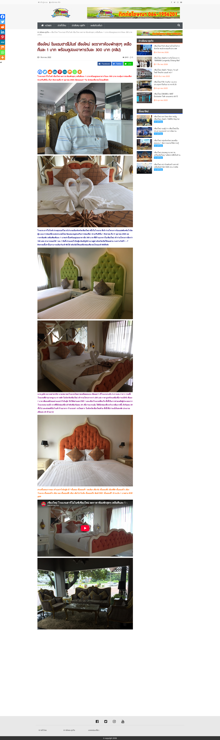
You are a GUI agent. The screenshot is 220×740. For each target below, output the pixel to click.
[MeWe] (65, 72)
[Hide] (1, 62)
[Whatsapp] (74, 72)
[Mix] (69, 72)
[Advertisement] (76, 653)
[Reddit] (50, 72)
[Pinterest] (60, 72)
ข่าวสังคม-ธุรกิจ (43, 32)
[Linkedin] (55, 72)
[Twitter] (45, 72)
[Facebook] (40, 72)
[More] (79, 72)
